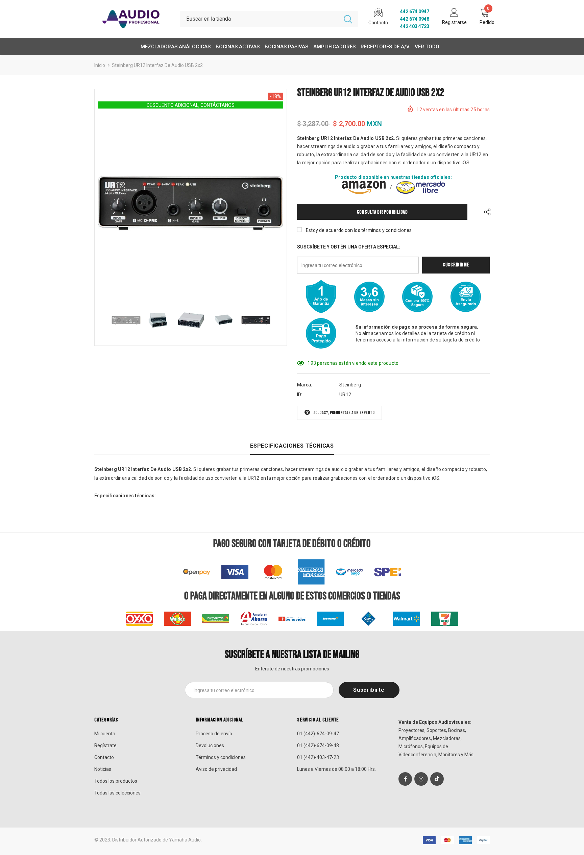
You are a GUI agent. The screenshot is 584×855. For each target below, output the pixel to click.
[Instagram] (421, 779)
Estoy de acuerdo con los (333, 230)
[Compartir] (485, 212)
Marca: (304, 384)
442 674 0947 (414, 11)
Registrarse (454, 22)
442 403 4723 (414, 26)
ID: (299, 394)
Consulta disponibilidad (382, 212)
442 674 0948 (414, 19)
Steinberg (350, 384)
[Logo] (132, 18)
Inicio (99, 65)
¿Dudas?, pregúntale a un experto (343, 412)
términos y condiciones (386, 230)
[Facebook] (405, 779)
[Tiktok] (437, 779)
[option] (190, 202)
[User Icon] (454, 12)
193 (312, 363)
